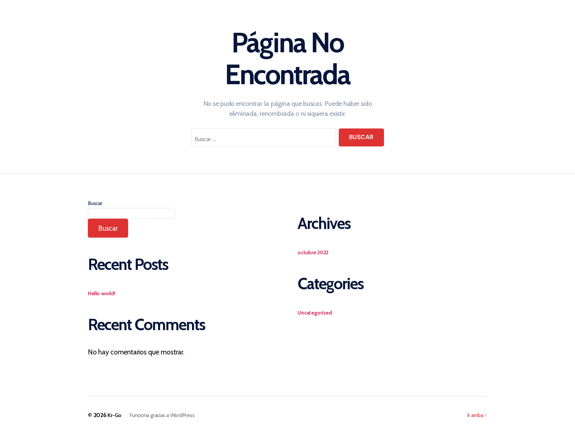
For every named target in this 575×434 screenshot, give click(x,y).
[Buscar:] (262, 138)
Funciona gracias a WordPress (161, 415)
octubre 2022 (312, 252)
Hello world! (101, 293)
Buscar (95, 203)
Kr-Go (114, 415)
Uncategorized (314, 313)
